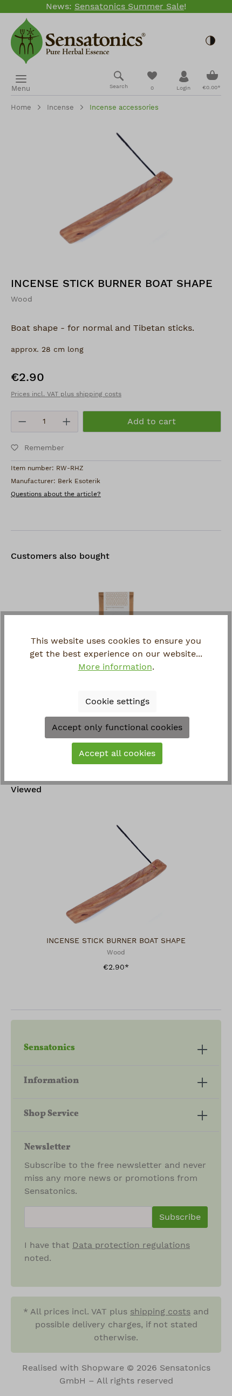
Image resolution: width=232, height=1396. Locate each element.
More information (115, 667)
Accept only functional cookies (117, 727)
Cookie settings (117, 701)
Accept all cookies (117, 753)
